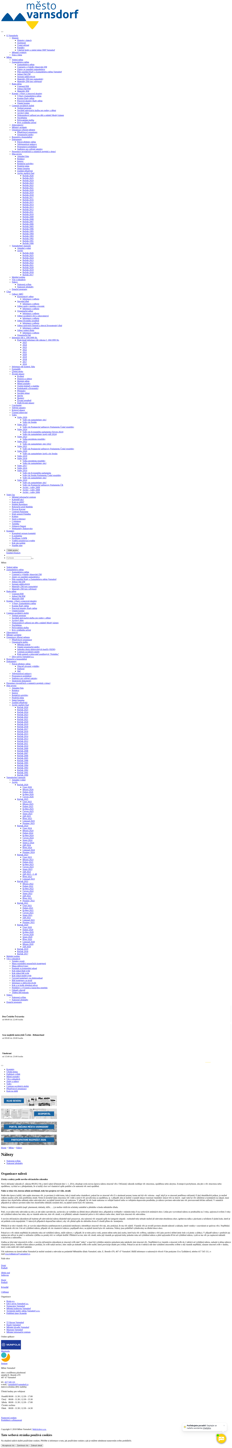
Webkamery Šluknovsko (22, 528)
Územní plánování (19, 412)
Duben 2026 (28, 792)
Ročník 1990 (28, 243)
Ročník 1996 (28, 229)
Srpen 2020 (27, 937)
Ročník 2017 (28, 197)
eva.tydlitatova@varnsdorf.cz (17, 1254)
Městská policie (23, 644)
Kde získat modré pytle (21, 975)
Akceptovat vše (8, 1446)
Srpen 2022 (27, 893)
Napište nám (17, 545)
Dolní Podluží (4, 1266)
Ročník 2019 (28, 192)
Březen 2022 (28, 884)
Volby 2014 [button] (22, 470)
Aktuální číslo (23, 156)
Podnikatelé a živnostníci (27, 388)
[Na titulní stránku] (40, 28)
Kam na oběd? (18, 502)
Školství (20, 398)
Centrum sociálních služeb (17, 613)
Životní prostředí (24, 400)
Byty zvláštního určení (26, 122)
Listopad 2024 (29, 850)
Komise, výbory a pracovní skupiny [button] (27, 93)
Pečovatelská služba (25, 120)
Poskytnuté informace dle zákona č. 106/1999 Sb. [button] (38, 340)
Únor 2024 (27, 828)
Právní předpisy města (26, 142)
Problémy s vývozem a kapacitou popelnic (30, 988)
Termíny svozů (18, 961)
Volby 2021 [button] (22, 446)
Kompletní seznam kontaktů (24, 533)
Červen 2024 (28, 838)
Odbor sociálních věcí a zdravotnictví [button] (33, 316)
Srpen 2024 (27, 840)
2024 (25, 345)
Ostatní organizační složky (28, 647)
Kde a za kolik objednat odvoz (25, 985)
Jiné (19, 671)
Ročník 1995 (28, 231)
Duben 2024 (28, 833)
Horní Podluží (4, 1281)
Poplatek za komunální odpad (24, 968)
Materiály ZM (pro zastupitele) (30, 79)
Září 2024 (27, 845)
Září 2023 (27, 872)
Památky (21, 47)
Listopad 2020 (29, 942)
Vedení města (17, 60)
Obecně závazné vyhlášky (28, 666)
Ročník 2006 (28, 224)
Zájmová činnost (19, 526)
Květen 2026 (28, 794)
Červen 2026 (28, 797)
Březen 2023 (28, 859)
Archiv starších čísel (20, 705)
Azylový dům (23, 113)
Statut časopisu (23, 168)
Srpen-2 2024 (28, 843)
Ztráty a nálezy (12, 1081)
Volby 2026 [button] (22, 417)
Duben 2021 (28, 908)
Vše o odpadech (19, 279)
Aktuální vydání (24, 248)
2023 (25, 347)
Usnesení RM (23, 86)
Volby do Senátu (30, 422)
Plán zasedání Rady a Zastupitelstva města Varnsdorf (39, 72)
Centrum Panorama (20, 511)
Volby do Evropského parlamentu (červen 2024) (43, 432)
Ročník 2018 (28, 195)
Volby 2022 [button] (22, 441)
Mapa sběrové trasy (20, 966)
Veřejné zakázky (19, 408)
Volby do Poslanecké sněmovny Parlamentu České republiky (48, 427)
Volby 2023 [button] (22, 437)
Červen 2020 (28, 934)
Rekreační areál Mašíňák (22, 507)
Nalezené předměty (25, 287)
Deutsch (16, 553)
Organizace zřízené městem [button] (23, 130)
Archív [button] (20, 250)
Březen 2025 (28, 804)
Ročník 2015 (28, 202)
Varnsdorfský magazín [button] (21, 246)
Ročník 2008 (28, 219)
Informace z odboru (31, 299)
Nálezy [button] (15, 282)
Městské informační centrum (24, 497)
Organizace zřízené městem (18, 637)
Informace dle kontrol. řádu (23, 366)
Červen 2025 (28, 811)
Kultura (15, 516)
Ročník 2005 (28, 226)
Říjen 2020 (27, 939)
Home (3, 1148)
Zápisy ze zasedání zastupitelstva (31, 69)
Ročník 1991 (28, 241)
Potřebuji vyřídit (13, 1074)
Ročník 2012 (28, 209)
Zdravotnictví (17, 125)
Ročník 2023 (28, 183)
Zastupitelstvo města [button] (20, 62)
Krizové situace (18, 410)
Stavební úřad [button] (23, 301)
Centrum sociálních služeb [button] (23, 105)
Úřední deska (17, 371)
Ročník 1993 (28, 236)
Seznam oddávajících (26, 76)
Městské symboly (19, 52)
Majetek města (23, 381)
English (9, 553)
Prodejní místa (23, 166)
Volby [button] (14, 415)
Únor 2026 (27, 787)
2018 (25, 359)
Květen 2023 (28, 864)
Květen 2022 (28, 888)
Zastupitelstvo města (25, 64)
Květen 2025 (28, 809)
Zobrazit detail (36, 1446)
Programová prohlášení (27, 147)
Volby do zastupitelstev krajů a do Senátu (40, 453)
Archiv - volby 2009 (31, 487)
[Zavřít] (224, 1425)
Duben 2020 (28, 930)
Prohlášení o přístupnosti (11, 1420)
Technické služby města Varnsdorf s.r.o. (23, 1311)
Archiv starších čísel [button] (25, 173)
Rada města (11, 591)
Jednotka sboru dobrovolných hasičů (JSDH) (36, 649)
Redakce (21, 159)
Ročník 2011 (28, 212)
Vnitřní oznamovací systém (23, 540)
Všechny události (221, 1062)
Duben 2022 (28, 886)
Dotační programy (19, 289)
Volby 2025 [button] (22, 424)
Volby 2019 (22, 456)
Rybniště (4, 1287)
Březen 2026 (28, 789)
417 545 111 (10, 1382)
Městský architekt (19, 127)
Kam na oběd (12, 1091)
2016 (25, 364)
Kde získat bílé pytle (20, 973)
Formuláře (16, 369)
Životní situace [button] (18, 374)
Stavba (20, 395)
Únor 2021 (27, 905)
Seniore (4, 1363)
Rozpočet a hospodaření (22, 137)
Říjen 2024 (27, 847)
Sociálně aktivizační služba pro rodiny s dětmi (36, 110)
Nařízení (20, 669)
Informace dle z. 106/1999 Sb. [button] (24, 337)
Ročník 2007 (28, 221)
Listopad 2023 (29, 879)
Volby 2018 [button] (22, 458)
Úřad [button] (8, 292)
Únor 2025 (27, 801)
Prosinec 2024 (29, 852)
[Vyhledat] (32, 558)
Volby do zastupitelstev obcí (34, 420)
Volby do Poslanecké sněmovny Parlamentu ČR (43, 485)
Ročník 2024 (28, 180)
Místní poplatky (23, 383)
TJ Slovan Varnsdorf (15, 1322)
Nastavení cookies (9, 1418)
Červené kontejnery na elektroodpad (27, 978)
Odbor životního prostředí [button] (28, 321)
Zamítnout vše (22, 1446)
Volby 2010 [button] (22, 480)
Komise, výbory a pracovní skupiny (21, 601)
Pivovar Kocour (18, 509)
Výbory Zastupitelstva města (29, 96)
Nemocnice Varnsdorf (15, 1306)
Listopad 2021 (29, 920)
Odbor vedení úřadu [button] (25, 330)
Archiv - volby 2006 (31, 492)
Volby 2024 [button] (22, 429)
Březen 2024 (28, 830)
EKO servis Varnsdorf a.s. (23, 656)
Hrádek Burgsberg (20, 504)
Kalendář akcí (18, 499)
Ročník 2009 (28, 217)
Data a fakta (17, 55)
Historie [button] (15, 38)
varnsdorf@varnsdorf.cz (18, 1384)
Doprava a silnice (24, 379)
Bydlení (20, 376)
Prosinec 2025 (29, 823)
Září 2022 (27, 896)
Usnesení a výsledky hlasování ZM (32, 67)
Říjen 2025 (27, 818)
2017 (25, 362)
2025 (25, 342)
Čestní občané (23, 45)
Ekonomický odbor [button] (25, 296)
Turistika (15, 524)
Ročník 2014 (28, 205)
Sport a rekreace (19, 519)
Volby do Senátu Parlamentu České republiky (42, 475)
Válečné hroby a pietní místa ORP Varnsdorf (36, 50)
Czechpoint (16, 405)
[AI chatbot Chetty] (221, 1438)
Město (11, 1148)
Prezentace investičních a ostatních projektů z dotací (34, 151)
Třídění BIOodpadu (20, 992)
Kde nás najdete (18, 543)
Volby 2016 (22, 468)
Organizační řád (24, 335)
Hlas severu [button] (17, 154)
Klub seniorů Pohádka (21, 514)
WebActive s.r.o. (39, 1429)
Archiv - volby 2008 (31, 490)
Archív (15, 782)
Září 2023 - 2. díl (30, 874)
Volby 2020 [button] (22, 451)
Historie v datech (24, 40)
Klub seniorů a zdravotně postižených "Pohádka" (38, 654)
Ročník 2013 (28, 207)
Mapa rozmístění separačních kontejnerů (29, 963)
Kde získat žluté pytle (21, 971)
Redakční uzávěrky (25, 163)
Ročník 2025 (28, 178)
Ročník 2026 (28, 176)
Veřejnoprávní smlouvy (27, 144)
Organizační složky (25, 134)
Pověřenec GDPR (19, 538)
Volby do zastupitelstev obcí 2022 (37, 444)
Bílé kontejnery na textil (22, 980)
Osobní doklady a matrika (28, 386)
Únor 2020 (27, 927)
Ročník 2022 (28, 185)
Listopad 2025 (29, 821)
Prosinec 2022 (29, 901)
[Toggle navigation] (2, 31)
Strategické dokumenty (21, 681)
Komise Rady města (25, 98)
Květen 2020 (28, 932)
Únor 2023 (27, 857)
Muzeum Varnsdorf (14, 1330)
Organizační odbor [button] (25, 311)
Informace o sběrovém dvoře (24, 983)
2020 (25, 354)
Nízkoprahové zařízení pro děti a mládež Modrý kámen (40, 115)
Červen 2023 (28, 867)
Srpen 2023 (27, 869)
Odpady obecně (18, 990)
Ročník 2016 (28, 200)
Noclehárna (22, 118)
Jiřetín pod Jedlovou (5, 1274)
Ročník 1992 (28, 238)
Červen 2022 (28, 891)
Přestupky (21, 391)
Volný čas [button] (10, 495)
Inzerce (20, 161)
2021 (25, 352)
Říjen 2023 (27, 876)
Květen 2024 (28, 835)
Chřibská (5, 1292)
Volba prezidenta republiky (34, 439)
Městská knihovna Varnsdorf (18, 1308)
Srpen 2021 (27, 915)
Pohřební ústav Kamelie (16, 1313)
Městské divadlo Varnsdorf (17, 1327)
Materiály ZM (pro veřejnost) (29, 81)
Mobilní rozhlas (18, 277)
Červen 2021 (28, 913)
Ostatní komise (23, 103)
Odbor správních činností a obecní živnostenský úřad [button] (39, 325)
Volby (9, 1084)
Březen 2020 (28, 944)
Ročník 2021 (28, 188)
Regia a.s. (10, 1301)
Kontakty (10, 1069)
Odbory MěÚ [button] (17, 294)
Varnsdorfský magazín (15, 777)
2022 (25, 350)
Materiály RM (23, 91)
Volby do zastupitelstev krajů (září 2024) (40, 434)
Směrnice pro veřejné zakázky (30, 149)
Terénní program (24, 108)
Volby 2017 (22, 466)
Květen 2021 (28, 910)
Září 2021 (27, 917)
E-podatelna (17, 536)
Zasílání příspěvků (25, 171)
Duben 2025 (28, 806)
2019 (25, 357)
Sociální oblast (23, 393)
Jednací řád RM (24, 89)
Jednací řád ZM (23, 74)
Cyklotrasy (16, 521)
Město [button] (9, 57)
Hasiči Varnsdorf (13, 1325)
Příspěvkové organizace (27, 132)
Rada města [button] (17, 84)
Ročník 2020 (28, 190)
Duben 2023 (28, 862)
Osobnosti (21, 43)
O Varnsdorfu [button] (12, 35)
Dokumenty (11, 661)
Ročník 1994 (28, 234)
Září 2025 (27, 816)
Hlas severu (11, 685)
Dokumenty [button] (17, 139)
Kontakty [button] (10, 531)
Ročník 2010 (28, 214)
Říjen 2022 (27, 898)
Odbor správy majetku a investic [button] (31, 306)
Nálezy (9, 995)
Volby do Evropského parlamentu (37, 473)
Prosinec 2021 (29, 922)
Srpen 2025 (27, 814)
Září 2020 (27, 946)
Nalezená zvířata (24, 284)
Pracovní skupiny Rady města (29, 101)
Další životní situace (25, 403)
